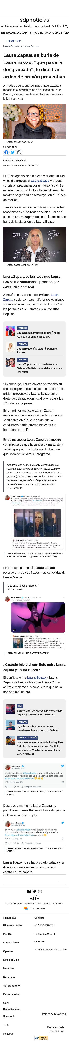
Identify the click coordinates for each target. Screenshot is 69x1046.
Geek (6, 1003)
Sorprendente (11, 985)
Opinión (56, 26)
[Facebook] (6, 152)
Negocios (9, 977)
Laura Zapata (11, 46)
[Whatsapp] (19, 152)
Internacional (42, 26)
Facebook (8, 1016)
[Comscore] (34, 908)
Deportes (8, 968)
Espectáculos (11, 994)
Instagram (8, 1033)
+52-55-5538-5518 (44, 925)
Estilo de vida (11, 959)
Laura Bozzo (30, 46)
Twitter (7, 1025)
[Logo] (34, 20)
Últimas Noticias (12, 26)
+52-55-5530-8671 (44, 934)
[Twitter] (13, 152)
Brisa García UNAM (14, 32)
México (28, 26)
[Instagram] (40, 891)
